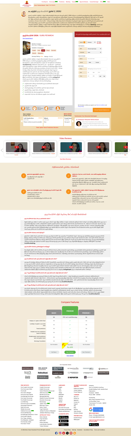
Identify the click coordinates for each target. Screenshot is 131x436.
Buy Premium (70, 352)
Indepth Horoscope (44, 389)
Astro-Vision (28, 430)
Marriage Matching (44, 396)
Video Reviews (77, 411)
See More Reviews (65, 159)
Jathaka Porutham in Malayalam (48, 411)
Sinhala (60, 401)
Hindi (39, 50)
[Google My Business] (96, 411)
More (108, 1)
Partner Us (76, 398)
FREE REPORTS (25, 385)
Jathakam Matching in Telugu (47, 412)
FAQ (75, 406)
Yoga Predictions (44, 409)
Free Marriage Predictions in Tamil (29, 414)
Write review (68, 114)
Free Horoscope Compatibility (28, 403)
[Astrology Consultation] (94, 426)
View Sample (70, 355)
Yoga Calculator (44, 418)
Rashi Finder (43, 420)
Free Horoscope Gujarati (27, 394)
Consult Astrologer (94, 1)
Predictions (61, 1)
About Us (76, 396)
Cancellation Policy (88, 430)
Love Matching (24, 401)
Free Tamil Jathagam (26, 392)
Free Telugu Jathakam (26, 418)
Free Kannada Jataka (26, 422)
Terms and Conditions (99, 430)
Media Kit (76, 400)
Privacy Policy (81, 106)
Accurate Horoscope (64, 407)
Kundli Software (78, 417)
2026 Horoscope (44, 392)
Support (76, 404)
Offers (101, 1)
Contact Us (76, 402)
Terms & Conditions (100, 105)
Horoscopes (52, 1)
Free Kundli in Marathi (26, 416)
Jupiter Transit (43, 403)
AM (100, 76)
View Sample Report (28, 38)
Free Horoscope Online (26, 389)
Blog (75, 407)
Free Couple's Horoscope (27, 387)
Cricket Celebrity (78, 390)
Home (35, 5)
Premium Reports (41, 5)
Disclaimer (79, 430)
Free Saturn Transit (25, 423)
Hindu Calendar (43, 417)
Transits (74, 1)
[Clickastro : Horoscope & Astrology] (64, 426)
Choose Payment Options (100, 110)
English (34, 50)
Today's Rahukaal (44, 426)
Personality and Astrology (65, 409)
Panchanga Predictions (26, 405)
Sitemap (74, 430)
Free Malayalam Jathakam (27, 420)
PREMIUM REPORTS (45, 385)
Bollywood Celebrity (79, 388)
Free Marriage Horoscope (27, 396)
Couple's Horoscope (45, 387)
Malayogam (77, 419)
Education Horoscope (45, 400)
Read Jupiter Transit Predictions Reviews (47, 127)
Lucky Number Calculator (46, 424)
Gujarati (60, 400)
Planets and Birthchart (64, 411)
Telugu (60, 392)
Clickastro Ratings (78, 413)
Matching (68, 1)
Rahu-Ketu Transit (44, 405)
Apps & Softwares (84, 1)
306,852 (51, 56)
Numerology (43, 401)
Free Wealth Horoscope (26, 400)
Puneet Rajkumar (78, 392)
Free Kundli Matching (26, 412)
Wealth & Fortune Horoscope (47, 398)
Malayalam (61, 394)
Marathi (60, 398)
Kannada (61, 396)
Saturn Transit (43, 407)
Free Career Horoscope (26, 398)
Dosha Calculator (44, 422)
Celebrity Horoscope (26, 411)
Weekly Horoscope (25, 409)
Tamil (47, 5)
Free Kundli (23, 391)
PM (104, 76)
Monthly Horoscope (45, 394)
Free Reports (45, 1)
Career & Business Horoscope (47, 391)
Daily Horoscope (25, 407)
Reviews (76, 409)
